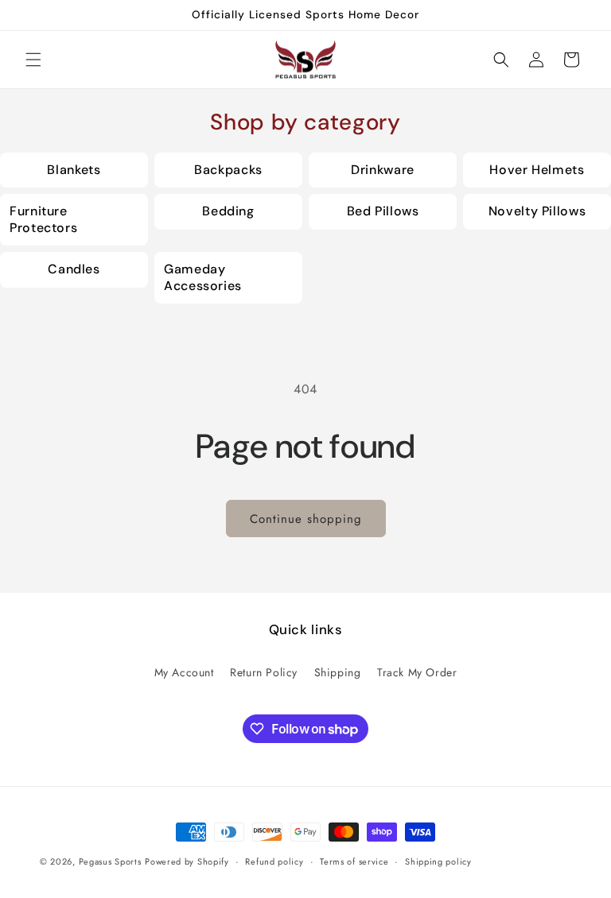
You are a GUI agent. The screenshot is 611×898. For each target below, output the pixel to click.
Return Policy (264, 672)
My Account (184, 672)
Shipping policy (438, 861)
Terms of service (354, 861)
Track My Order (417, 672)
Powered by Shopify (187, 861)
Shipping (337, 672)
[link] (74, 170)
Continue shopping (306, 519)
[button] (33, 59)
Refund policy (274, 861)
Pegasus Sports (110, 861)
